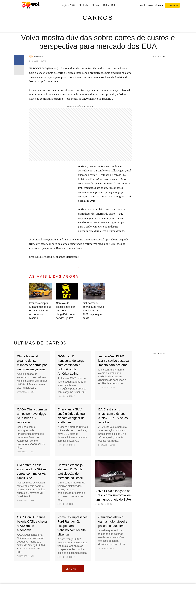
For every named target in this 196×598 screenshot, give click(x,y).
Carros (98, 18)
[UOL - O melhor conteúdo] (31, 5)
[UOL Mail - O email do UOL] (148, 5)
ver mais (71, 569)
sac (141, 5)
